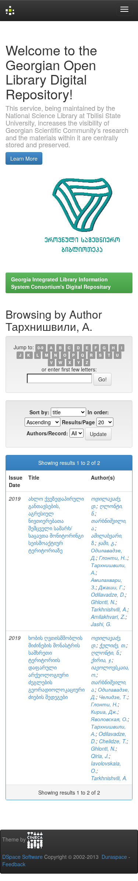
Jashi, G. (101, 624)
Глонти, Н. (104, 704)
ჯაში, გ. (106, 542)
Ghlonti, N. (103, 602)
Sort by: (39, 412)
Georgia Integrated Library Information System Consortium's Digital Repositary (61, 282)
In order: (98, 412)
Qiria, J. (100, 756)
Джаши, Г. (111, 587)
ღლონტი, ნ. (105, 652)
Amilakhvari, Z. (108, 616)
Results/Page (78, 422)
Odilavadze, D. (108, 594)
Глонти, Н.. (113, 557)
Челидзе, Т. (113, 696)
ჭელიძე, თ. (112, 645)
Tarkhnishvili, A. (109, 609)
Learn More (24, 158)
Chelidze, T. (113, 741)
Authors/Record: (47, 433)
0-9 (40, 347)
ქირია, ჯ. (101, 660)
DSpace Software (22, 856)
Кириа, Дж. (104, 711)
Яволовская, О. (109, 719)
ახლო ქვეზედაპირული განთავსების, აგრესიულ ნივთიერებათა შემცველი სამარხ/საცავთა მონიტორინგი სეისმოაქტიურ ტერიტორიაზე (56, 524)
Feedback (13, 864)
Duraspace (114, 856)
